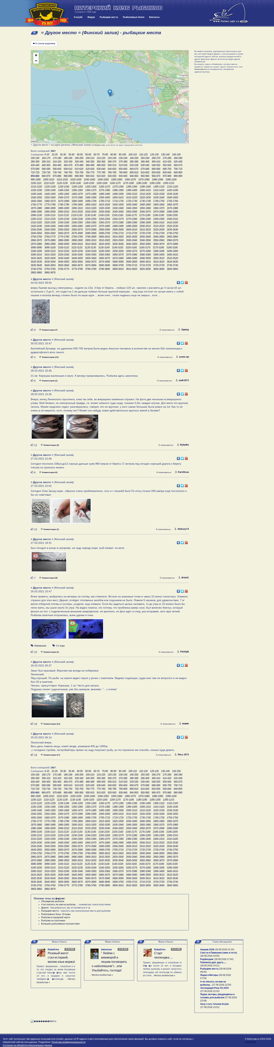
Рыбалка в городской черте (55, 917)
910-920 (101, 176)
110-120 (143, 154)
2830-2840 (145, 236)
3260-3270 (131, 251)
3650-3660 (63, 265)
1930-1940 (118, 208)
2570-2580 (90, 229)
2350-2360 (90, 222)
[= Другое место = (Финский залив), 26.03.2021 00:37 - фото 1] (48, 707)
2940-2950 (145, 240)
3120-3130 (90, 247)
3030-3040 (118, 244)
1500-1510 (131, 194)
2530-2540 (36, 229)
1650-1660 (36, 201)
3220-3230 (77, 251)
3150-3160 (131, 247)
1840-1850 (145, 204)
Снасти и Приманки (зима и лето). (218, 952)
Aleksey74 (183, 529)
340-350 (90, 161)
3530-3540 (50, 261)
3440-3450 (77, 258)
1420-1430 (172, 190)
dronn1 (185, 577)
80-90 (113, 154)
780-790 (112, 172)
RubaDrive (53, 949)
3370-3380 (131, 254)
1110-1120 (49, 183)
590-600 (57, 168)
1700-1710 (104, 201)
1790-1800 (77, 204)
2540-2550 (50, 229)
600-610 (68, 168)
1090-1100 (171, 179)
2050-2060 (131, 211)
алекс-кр (184, 357)
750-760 (79, 172)
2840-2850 (158, 236)
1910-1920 (90, 208)
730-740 (57, 172)
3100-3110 (63, 247)
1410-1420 (158, 190)
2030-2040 (104, 211)
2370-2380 (118, 222)
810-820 (145, 172)
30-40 (71, 154)
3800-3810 (118, 269)
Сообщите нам (98, 145)
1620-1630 (145, 197)
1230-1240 (63, 186)
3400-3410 (172, 254)
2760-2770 (50, 236)
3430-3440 (63, 258)
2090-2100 (36, 215)
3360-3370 (118, 254)
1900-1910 (77, 208)
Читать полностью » (102, 975)
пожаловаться (168, 330)
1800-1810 (90, 204)
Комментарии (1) (49, 381)
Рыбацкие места (109, 17)
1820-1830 (118, 204)
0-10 (47, 154)
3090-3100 (50, 247)
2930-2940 (131, 240)
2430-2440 (50, 226)
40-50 (80, 154)
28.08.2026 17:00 (224, 959)
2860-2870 (36, 240)
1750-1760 (172, 201)
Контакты (154, 17)
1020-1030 (75, 179)
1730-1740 (145, 201)
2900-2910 (90, 240)
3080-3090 (36, 247)
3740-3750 (36, 269)
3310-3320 (50, 254)
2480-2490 (118, 226)
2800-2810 (104, 236)
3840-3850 (172, 269)
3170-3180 (158, 247)
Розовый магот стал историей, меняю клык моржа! (61, 957)
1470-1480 (90, 194)
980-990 (178, 176)
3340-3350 (90, 254)
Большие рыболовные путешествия (60, 923)
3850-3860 (36, 272)
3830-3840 (158, 269)
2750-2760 (36, 236)
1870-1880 (36, 208)
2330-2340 (63, 222)
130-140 (165, 154)
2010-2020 (77, 211)
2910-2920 (104, 240)
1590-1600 (104, 197)
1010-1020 (62, 179)
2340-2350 (77, 222)
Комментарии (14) (52, 724)
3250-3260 (118, 251)
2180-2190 (158, 215)
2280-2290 (145, 219)
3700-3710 (131, 265)
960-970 (156, 176)
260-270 (156, 158)
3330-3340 (77, 254)
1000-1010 (48, 179)
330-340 (79, 161)
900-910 (90, 176)
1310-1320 (172, 186)
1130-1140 (75, 183)
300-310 (46, 161)
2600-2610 (131, 229)
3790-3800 (104, 269)
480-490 (90, 165)
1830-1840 (131, 204)
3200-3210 (50, 251)
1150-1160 (102, 183)
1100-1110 (36, 183)
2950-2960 (158, 240)
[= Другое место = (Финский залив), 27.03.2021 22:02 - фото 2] (61, 512)
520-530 (134, 165)
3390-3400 (158, 254)
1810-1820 (104, 204)
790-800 (123, 172)
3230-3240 (90, 251)
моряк (185, 723)
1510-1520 (145, 194)
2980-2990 (50, 244)
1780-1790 (63, 204)
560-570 (178, 165)
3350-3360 (104, 254)
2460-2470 (90, 226)
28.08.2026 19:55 (210, 956)
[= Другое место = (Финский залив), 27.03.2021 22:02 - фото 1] (41, 512)
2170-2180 (144, 215)
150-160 (35, 158)
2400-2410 (158, 222)
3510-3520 (172, 258)
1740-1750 (158, 201)
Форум (91, 17)
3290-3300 (172, 251)
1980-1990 (36, 211)
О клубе (78, 17)
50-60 (88, 154)
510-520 (123, 165)
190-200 (79, 158)
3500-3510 (158, 258)
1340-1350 (63, 190)
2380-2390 (131, 222)
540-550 (156, 165)
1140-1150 (88, 183)
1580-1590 (90, 197)
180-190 (68, 158)
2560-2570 (77, 229)
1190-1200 (154, 183)
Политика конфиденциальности (69, 1042)
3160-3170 (144, 247)
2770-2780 (63, 236)
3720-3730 (158, 265)
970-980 (167, 176)
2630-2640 (172, 229)
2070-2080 (158, 211)
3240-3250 (104, 251)
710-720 (35, 172)
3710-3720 (145, 265)
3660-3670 (77, 265)
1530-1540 (172, 194)
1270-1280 (118, 186)
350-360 (101, 161)
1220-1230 (50, 186)
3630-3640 (36, 265)
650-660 (123, 168)
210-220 (101, 158)
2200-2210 (36, 219)
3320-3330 (63, 254)
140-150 (176, 154)
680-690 (156, 168)
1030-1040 (89, 179)
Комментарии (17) (52, 755)
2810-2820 (118, 236)
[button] (110, 93)
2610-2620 (145, 229)
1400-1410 (145, 190)
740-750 (68, 172)
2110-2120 (63, 215)
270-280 (167, 158)
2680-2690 (90, 233)
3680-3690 (104, 265)
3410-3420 (36, 258)
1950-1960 (145, 208)
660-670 (134, 168)
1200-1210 (168, 183)
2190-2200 (172, 215)
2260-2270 (118, 219)
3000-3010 (77, 244)
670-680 (145, 168)
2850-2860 (172, 236)
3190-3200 (36, 251)
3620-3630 (172, 261)
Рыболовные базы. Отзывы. (56, 914)
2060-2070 (145, 211)
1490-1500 (118, 194)
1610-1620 (131, 197)
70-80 (105, 154)
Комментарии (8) (49, 578)
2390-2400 (145, 222)
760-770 (90, 172)
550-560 (167, 165)
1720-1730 (131, 201)
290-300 (35, 161)
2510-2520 (158, 226)
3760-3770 (63, 269)
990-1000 (36, 179)
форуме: (60, 898)
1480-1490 (104, 194)
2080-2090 (172, 211)
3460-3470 (104, 258)
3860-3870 (50, 272)
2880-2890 (63, 240)
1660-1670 (50, 201)
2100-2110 (49, 215)
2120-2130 (76, 215)
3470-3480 (118, 258)
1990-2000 (50, 211)
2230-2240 (77, 219)
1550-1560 (50, 197)
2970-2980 (36, 244)
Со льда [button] (60, 645)
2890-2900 (77, 240)
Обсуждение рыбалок (52, 901)
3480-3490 (131, 258)
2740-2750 (172, 233)
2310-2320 (36, 222)
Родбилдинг (207, 959)
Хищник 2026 (207, 949)
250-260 (145, 158)
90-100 (122, 154)
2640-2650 (36, 233)
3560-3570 (90, 261)
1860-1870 (172, 204)
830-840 (167, 172)
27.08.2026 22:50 (222, 985)
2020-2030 (90, 211)
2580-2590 (104, 229)
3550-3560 (77, 261)
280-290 (178, 158)
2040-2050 (118, 211)
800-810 (134, 172)
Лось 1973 (183, 754)
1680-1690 (77, 201)
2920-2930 (118, 240)
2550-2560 (63, 229)
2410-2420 (172, 222)
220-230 (112, 158)
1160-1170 (115, 183)
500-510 (112, 165)
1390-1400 (131, 190)
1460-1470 (77, 194)
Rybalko (184, 444)
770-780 (101, 172)
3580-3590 (118, 261)
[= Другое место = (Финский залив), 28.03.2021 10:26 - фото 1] (48, 428)
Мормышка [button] (40, 645)
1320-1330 (36, 190)
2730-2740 (158, 233)
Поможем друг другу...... (213, 962)
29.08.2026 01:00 (225, 949)
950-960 (145, 176)
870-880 (57, 176)
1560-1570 (63, 197)
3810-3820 (131, 269)
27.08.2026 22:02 (210, 991)
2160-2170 (131, 215)
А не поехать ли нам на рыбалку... (59, 904)
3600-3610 (145, 261)
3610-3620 (158, 261)
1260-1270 (104, 186)
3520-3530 (36, 261)
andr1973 (184, 380)
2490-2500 (131, 226)
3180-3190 (172, 247)
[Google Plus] (186, 281)
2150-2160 (117, 215)
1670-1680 (63, 201)
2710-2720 (131, 233)
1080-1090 (157, 179)
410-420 (167, 161)
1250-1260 (90, 186)
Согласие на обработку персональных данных (27, 1045)
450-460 (57, 165)
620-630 (90, 168)
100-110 (132, 154)
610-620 (79, 168)
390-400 (145, 161)
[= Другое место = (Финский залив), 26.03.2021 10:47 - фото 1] (49, 630)
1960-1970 (158, 208)
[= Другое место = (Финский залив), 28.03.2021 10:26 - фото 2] (82, 428)
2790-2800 (90, 236)
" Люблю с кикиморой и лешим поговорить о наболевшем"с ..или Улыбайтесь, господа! (109, 962)
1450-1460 (63, 194)
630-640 (101, 168)
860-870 (46, 176)
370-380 (123, 161)
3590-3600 (131, 261)
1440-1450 (50, 194)
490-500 (101, 165)
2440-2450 (63, 226)
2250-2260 (104, 219)
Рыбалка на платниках (53, 920)
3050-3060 (145, 244)
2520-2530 (172, 226)
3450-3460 (90, 258)
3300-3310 (36, 254)
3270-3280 (145, 251)
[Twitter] (182, 281)
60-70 (97, 154)
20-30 (63, 154)
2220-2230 (63, 219)
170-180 (57, 158)
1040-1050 (103, 179)
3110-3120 (76, 247)
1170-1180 (128, 183)
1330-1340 (50, 190)
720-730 (46, 172)
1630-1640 (158, 197)
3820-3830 (145, 269)
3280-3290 (158, 251)
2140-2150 (104, 215)
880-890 (68, 176)
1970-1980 (172, 208)
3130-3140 (104, 247)
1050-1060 (116, 179)
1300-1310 (158, 186)
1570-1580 (77, 197)
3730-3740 (172, 265)
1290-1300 (145, 186)
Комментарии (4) (51, 445)
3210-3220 (63, 251)
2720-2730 (145, 233)
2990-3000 (63, 244)
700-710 (178, 168)
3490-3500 (145, 258)
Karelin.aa (183, 472)
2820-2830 (131, 236)
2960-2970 (172, 240)
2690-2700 (104, 233)
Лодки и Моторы (209, 975)
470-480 (79, 165)
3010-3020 (90, 244)
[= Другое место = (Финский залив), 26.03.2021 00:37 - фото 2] (75, 707)
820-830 (156, 172)
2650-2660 (50, 233)
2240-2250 (90, 219)
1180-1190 (141, 183)
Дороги (45, 907)
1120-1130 (62, 183)
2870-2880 (50, 240)
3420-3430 (50, 258)
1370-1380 (104, 190)
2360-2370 (104, 222)
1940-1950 (131, 208)
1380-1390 (118, 190)
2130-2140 (90, 215)
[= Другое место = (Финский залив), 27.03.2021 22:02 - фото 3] (82, 512)
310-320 (57, 161)
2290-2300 (158, 219)
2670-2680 (77, 233)
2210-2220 (50, 219)
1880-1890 (50, 208)
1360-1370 (90, 190)
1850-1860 (158, 204)
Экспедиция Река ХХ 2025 (214, 988)
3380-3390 (145, 254)
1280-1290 (131, 186)
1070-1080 (143, 179)
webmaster (250, 1042)
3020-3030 (104, 244)
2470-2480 (104, 226)
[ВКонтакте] (178, 281)
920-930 (112, 176)
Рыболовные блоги (133, 17)
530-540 (145, 165)
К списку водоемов (45, 43)
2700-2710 (118, 233)
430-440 (35, 165)
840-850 (178, 172)
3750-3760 (50, 269)
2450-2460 (77, 226)
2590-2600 (118, 229)
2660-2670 (63, 233)
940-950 (134, 176)
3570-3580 (104, 261)
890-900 (79, 176)
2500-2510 (145, 226)
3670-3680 (90, 265)
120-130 (154, 154)
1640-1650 (172, 197)
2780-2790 (77, 236)
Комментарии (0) (49, 472)
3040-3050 (131, 244)
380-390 (134, 161)
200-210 (90, 158)
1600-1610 (118, 197)
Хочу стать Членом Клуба (214, 1004)
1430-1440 (36, 194)
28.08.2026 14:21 (210, 965)
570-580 (35, 168)
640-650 (112, 168)
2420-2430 (36, 226)
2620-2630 (158, 229)
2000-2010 (63, 211)
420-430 (178, 161)
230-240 (123, 158)
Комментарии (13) (50, 357)
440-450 (46, 165)
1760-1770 (36, 204)
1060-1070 (130, 179)
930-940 (123, 176)
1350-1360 (77, 190)
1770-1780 (50, 204)
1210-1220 (36, 186)
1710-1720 (118, 201)
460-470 (68, 165)
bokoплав (106, 949)
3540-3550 (63, 261)
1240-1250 (77, 186)
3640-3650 (50, 265)
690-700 (167, 168)
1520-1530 (158, 194)
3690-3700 (118, 265)
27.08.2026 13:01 (210, 1007)
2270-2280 (131, 219)
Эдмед (185, 329)
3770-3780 (77, 269)
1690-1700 (90, 201)
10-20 (55, 154)
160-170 (46, 158)
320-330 (68, 161)
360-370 (112, 161)
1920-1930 (104, 208)
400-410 (156, 161)
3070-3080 (172, 244)
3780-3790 (90, 269)
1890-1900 (63, 208)
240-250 (134, 158)
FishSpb (184, 651)
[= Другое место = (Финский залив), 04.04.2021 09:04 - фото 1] (41, 313)
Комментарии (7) (49, 330)
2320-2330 (50, 222)
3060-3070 (158, 244)
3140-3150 (117, 247)
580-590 (46, 168)
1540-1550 (36, 197)
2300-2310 (172, 219)
